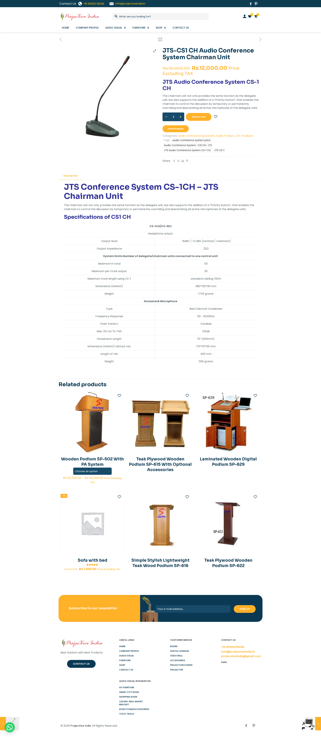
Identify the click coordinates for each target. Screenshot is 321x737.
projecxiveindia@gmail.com (241, 656)
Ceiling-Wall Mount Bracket (131, 703)
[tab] (71, 176)
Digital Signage (179, 651)
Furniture (125, 660)
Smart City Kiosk (129, 692)
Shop (122, 665)
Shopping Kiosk (128, 696)
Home (122, 646)
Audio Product (225, 136)
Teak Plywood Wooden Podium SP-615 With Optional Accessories (160, 464)
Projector (176, 669)
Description (71, 175)
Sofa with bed (92, 560)
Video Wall (176, 655)
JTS (237, 136)
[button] (10, 727)
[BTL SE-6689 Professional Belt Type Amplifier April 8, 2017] (311, 723)
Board (174, 646)
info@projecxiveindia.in (238, 651)
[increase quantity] (180, 116)
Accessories (177, 660)
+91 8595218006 (232, 647)
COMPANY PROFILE (129, 651)
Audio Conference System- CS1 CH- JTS (188, 145)
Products (247, 136)
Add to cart (199, 116)
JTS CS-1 (219, 150)
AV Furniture (126, 687)
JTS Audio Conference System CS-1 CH (187, 150)
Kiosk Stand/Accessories (134, 709)
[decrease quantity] (166, 116)
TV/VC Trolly (126, 713)
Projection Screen (181, 665)
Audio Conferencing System (196, 136)
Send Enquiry (176, 128)
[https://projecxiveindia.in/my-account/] (244, 16)
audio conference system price (191, 140)
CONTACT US (126, 669)
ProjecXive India (80, 726)
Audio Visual (126, 655)
